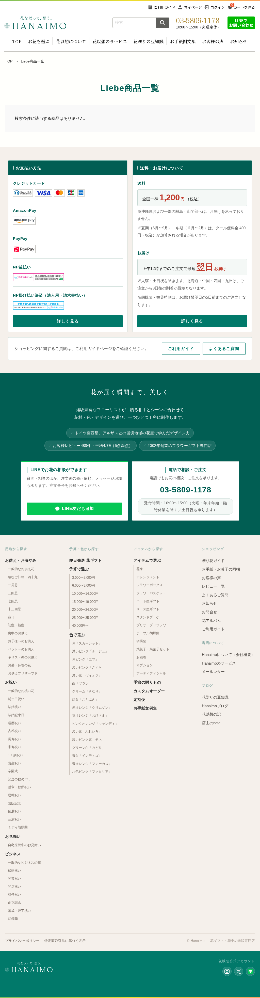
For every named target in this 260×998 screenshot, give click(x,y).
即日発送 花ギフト (85, 560)
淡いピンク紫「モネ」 (88, 740)
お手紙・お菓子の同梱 (221, 569)
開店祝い (14, 887)
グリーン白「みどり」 (88, 748)
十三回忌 (14, 609)
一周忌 (13, 585)
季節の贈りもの (147, 682)
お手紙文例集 (145, 708)
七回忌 (13, 601)
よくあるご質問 (224, 348)
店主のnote (211, 723)
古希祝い (14, 731)
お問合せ (209, 612)
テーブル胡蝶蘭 (147, 633)
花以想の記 (211, 714)
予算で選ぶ (79, 569)
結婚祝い (14, 707)
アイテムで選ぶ (147, 560)
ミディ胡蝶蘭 (18, 827)
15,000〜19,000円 (85, 602)
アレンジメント (147, 577)
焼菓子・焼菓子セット (152, 649)
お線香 (141, 657)
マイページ (193, 7)
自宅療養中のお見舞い (24, 845)
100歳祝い (15, 755)
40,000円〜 (80, 625)
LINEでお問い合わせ (241, 23)
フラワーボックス (149, 585)
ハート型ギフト (147, 601)
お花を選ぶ (39, 41)
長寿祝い (14, 739)
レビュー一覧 (213, 586)
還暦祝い (14, 723)
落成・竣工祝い (19, 911)
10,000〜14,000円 (85, 593)
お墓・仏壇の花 (19, 665)
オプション (144, 665)
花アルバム (211, 620)
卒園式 (13, 771)
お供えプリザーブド (23, 673)
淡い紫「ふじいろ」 (87, 731)
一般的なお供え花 (21, 569)
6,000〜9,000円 (83, 585)
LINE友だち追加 (78, 508)
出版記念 (14, 803)
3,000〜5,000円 (83, 578)
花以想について (71, 41)
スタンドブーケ (147, 617)
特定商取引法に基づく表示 (65, 941)
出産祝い (14, 763)
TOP (17, 41)
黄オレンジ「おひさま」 (90, 715)
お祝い (11, 682)
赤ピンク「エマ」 (85, 659)
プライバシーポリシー (22, 941)
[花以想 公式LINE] (250, 971)
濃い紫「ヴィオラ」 (87, 675)
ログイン (217, 7)
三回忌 (13, 593)
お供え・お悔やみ (21, 560)
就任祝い (14, 894)
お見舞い (13, 836)
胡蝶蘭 (13, 919)
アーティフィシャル (151, 673)
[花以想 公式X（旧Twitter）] (238, 971)
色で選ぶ (77, 635)
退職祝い (14, 795)
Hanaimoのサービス (219, 663)
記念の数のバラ (19, 779)
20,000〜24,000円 (85, 609)
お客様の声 (213, 41)
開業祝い (14, 878)
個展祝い (14, 811)
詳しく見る (68, 321)
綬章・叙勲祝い (19, 787)
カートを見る (244, 7)
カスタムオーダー (149, 691)
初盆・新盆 (16, 625)
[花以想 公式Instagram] (227, 971)
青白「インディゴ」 (87, 756)
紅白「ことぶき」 (85, 699)
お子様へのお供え (21, 641)
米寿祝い (14, 747)
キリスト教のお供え (23, 657)
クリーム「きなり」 (87, 691)
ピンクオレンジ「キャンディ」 (95, 724)
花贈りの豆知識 (148, 41)
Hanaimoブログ (215, 706)
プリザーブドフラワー (152, 625)
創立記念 (14, 903)
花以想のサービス (109, 41)
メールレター (213, 671)
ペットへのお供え (21, 649)
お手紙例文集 (183, 41)
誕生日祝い (16, 699)
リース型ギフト (147, 609)
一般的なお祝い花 (21, 691)
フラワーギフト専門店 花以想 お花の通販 (35, 23)
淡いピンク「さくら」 (88, 667)
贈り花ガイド (213, 560)
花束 (139, 569)
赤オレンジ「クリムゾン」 (92, 708)
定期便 (139, 699)
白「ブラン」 (82, 683)
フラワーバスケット (151, 593)
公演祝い (14, 819)
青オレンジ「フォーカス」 (92, 764)
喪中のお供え (18, 633)
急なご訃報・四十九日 (24, 577)
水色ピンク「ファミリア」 (92, 772)
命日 (11, 617)
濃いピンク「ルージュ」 (90, 651)
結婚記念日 (16, 715)
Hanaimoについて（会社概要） (228, 654)
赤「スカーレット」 (87, 643)
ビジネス (13, 854)
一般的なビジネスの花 (24, 862)
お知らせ (238, 41)
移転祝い (14, 871)
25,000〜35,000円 (85, 618)
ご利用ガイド (164, 7)
